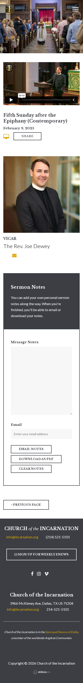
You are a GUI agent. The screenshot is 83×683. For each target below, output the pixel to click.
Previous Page (26, 505)
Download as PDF (36, 459)
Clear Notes (31, 469)
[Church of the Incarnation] (26, 8)
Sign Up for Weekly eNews (43, 554)
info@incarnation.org (22, 537)
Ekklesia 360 (41, 672)
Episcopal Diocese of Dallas (61, 632)
